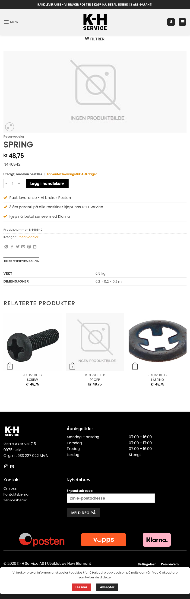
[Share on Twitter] (17, 247)
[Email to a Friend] (23, 247)
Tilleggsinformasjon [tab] (21, 261)
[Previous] (3, 354)
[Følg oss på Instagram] (6, 467)
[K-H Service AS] (95, 22)
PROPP (95, 380)
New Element (79, 563)
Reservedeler (13, 136)
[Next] (186, 354)
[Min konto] (171, 22)
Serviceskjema (15, 500)
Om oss (10, 488)
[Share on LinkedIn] (34, 247)
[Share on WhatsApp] (6, 247)
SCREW (32, 380)
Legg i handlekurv (47, 183)
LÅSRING (157, 380)
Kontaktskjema (15, 494)
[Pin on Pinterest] (29, 247)
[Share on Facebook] (12, 247)
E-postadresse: (80, 490)
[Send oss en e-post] (12, 467)
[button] (11, 22)
